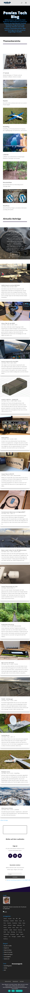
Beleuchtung (6, 920)
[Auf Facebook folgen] (10, 856)
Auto (14, 918)
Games (15, 551)
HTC (24, 925)
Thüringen (14, 936)
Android (5, 918)
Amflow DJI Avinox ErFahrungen (15, 232)
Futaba (19, 923)
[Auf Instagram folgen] (15, 856)
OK (9, 990)
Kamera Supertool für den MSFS (9, 361)
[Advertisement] (16, 829)
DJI (23, 920)
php (24, 929)
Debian (16, 920)
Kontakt (22, 981)
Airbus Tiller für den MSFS (8, 323)
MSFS (16, 286)
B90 (19, 918)
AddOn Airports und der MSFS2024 (10, 285)
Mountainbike (21, 234)
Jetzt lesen (15, 254)
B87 (17, 918)
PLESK (5, 932)
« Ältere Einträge (4, 820)
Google (14, 925)
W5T (5, 970)
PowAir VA (6, 948)
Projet (8, 932)
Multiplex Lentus (5, 772)
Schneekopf (12, 934)
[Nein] (28, 988)
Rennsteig (13, 932)
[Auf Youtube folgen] (20, 856)
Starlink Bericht (5, 735)
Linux (21, 927)
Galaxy (24, 923)
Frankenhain (14, 923)
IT (14, 513)
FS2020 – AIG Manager (7, 699)
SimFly (5, 968)
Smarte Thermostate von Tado (9, 586)
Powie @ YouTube (8, 952)
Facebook (9, 923)
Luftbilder (16, 809)
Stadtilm (21, 934)
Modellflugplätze (8, 965)
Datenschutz (8, 981)
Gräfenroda (19, 925)
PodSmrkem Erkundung (7, 624)
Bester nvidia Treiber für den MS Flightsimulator (14, 550)
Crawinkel (12, 920)
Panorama (20, 929)
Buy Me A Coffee (8, 945)
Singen (17, 934)
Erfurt (5, 923)
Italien (17, 927)
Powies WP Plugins (8, 954)
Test (9, 936)
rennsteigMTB (7, 956)
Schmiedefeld (6, 934)
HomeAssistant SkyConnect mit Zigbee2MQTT (13, 512)
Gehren (5, 925)
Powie (9, 234)
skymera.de (6, 958)
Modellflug (16, 773)
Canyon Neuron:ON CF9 (7, 474)
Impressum (15, 981)
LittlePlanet (6, 929)
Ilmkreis (9, 927)
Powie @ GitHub (7, 950)
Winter (23, 936)
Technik (19, 401)
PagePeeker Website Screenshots (10, 907)
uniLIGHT (19, 936)
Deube (20, 920)
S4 (16, 932)
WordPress (6, 938)
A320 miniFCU (5, 437)
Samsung (20, 932)
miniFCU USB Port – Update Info (9, 399)
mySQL (10, 929)
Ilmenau (5, 927)
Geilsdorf (9, 925)
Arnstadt (9, 918)
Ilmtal (14, 927)
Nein (13, 990)
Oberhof (15, 929)
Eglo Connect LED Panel (7, 662)
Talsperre (5, 936)
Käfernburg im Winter (7, 808)
